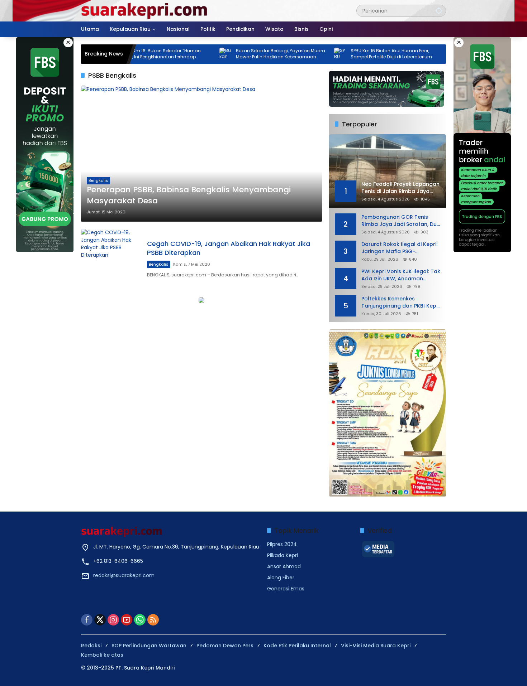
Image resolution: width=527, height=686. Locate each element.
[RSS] (153, 619)
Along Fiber (280, 577)
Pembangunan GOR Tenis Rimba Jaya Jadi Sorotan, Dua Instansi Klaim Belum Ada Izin (400, 221)
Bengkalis (98, 180)
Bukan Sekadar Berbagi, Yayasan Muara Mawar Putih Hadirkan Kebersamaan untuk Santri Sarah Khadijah (258, 54)
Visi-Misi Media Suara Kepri (375, 645)
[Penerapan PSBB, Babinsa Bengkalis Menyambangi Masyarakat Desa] (201, 153)
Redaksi (91, 645)
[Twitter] (100, 619)
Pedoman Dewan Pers (224, 645)
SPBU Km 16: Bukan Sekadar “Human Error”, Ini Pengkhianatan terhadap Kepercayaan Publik (139, 54)
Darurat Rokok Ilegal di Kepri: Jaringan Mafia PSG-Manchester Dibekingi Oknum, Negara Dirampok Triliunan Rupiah (399, 248)
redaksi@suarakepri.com (124, 575)
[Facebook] (86, 619)
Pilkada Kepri (282, 555)
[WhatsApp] (140, 619)
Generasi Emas (285, 588)
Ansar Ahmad (284, 566)
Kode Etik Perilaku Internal (297, 645)
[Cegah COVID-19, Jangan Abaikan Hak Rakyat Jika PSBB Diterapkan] (111, 259)
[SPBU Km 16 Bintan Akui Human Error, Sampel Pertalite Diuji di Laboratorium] (318, 54)
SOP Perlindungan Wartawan (148, 645)
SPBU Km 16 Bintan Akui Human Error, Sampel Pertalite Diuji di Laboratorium (369, 54)
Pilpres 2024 (282, 544)
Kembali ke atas (102, 654)
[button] (439, 10)
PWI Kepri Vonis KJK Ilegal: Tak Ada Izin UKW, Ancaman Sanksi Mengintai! (400, 275)
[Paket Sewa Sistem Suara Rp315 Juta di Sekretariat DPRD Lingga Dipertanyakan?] (433, 54)
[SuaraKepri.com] (144, 10)
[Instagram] (113, 619)
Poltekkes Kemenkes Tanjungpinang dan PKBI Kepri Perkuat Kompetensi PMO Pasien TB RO (400, 302)
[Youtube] (126, 619)
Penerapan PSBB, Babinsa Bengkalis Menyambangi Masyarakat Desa (189, 195)
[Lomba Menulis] (387, 413)
